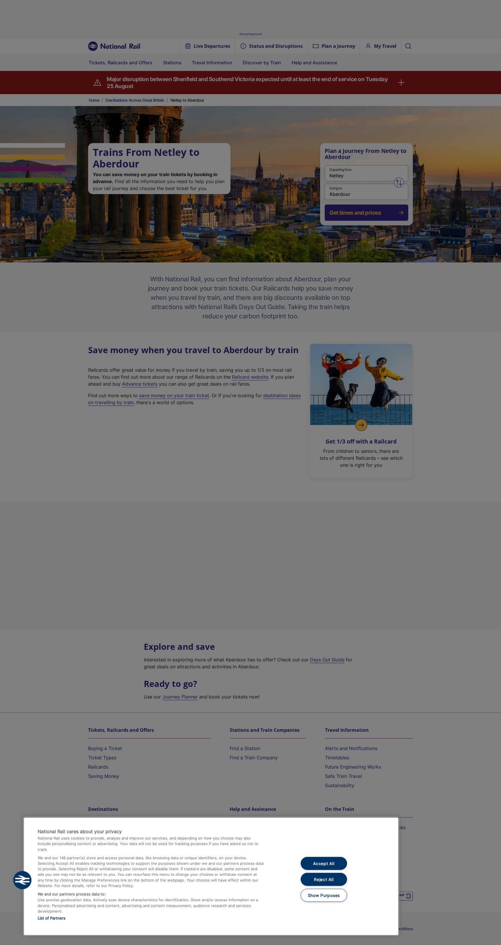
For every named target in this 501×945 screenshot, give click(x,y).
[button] (22, 880)
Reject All (323, 879)
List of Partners (52, 918)
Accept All (323, 863)
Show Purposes (324, 895)
